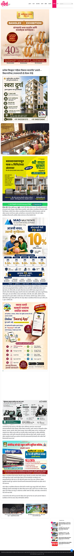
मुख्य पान (30, 3)
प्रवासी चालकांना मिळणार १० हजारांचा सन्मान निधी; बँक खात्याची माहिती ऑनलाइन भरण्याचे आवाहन (64, 524)
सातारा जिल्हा (38, 3)
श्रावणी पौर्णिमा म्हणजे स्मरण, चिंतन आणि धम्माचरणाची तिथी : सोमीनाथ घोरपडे (64, 528)
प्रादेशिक (46, 3)
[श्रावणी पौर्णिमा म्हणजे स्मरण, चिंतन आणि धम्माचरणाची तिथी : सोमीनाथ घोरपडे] (55, 529)
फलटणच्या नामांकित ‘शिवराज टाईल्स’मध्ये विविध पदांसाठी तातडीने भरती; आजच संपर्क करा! (65, 543)
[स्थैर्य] (6, 3)
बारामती (42, 3)
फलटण (34, 3)
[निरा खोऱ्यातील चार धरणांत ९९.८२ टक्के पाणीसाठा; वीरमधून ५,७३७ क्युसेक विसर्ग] (55, 534)
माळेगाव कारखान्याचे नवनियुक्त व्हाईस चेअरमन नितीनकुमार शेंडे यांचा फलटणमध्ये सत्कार (65, 538)
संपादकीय (49, 3)
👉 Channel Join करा (37, 204)
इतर (57, 3)
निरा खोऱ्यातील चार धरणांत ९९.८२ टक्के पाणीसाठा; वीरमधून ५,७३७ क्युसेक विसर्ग (64, 533)
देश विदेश (54, 3)
